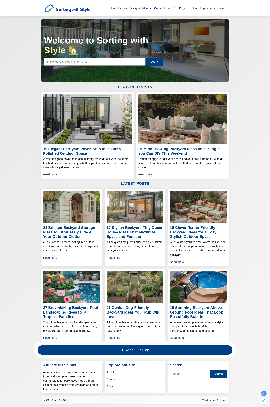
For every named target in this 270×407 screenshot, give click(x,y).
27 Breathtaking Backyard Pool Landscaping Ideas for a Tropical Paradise (70, 312)
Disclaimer (221, 400)
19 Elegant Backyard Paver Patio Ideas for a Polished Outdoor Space (82, 151)
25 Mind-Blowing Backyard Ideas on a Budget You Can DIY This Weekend (179, 151)
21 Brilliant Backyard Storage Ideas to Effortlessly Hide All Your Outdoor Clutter (69, 232)
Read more (50, 174)
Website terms (208, 400)
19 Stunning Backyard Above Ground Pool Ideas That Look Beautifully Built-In (196, 312)
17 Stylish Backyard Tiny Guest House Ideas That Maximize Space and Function (134, 232)
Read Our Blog (137, 350)
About (110, 372)
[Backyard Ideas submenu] (151, 8)
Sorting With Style (60, 400)
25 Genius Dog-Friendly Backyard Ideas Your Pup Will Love (133, 312)
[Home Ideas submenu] (126, 8)
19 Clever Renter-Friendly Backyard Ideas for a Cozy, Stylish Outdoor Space (193, 232)
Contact (111, 379)
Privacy (111, 386)
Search (154, 61)
